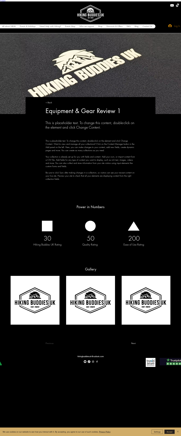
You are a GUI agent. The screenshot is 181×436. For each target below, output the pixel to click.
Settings (157, 431)
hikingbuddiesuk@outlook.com (90, 356)
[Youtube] (172, 5)
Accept (169, 431)
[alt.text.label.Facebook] (97, 361)
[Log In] (169, 26)
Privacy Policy (105, 431)
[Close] (177, 432)
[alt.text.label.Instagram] (93, 361)
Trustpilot (3, 0)
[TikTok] (177, 5)
